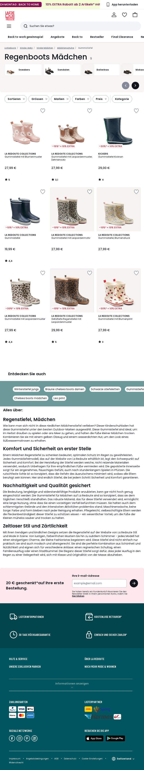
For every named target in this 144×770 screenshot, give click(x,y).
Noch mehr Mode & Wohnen (100, 666)
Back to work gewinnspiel (25, 37)
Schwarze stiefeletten (105, 389)
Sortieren (14, 99)
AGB (56, 758)
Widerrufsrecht (16, 762)
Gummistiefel (85, 48)
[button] (135, 14)
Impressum (14, 758)
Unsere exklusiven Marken (25, 666)
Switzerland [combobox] (124, 758)
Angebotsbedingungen (37, 758)
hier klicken (78, 596)
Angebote (58, 37)
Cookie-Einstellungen (92, 758)
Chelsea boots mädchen (30, 398)
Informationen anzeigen (72, 683)
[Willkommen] (114, 14)
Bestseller (97, 37)
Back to (77, 37)
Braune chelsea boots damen (64, 389)
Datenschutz (70, 758)
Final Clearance (122, 37)
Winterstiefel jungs (26, 389)
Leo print (59, 398)
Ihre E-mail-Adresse (85, 576)
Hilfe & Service (18, 659)
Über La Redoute (94, 659)
